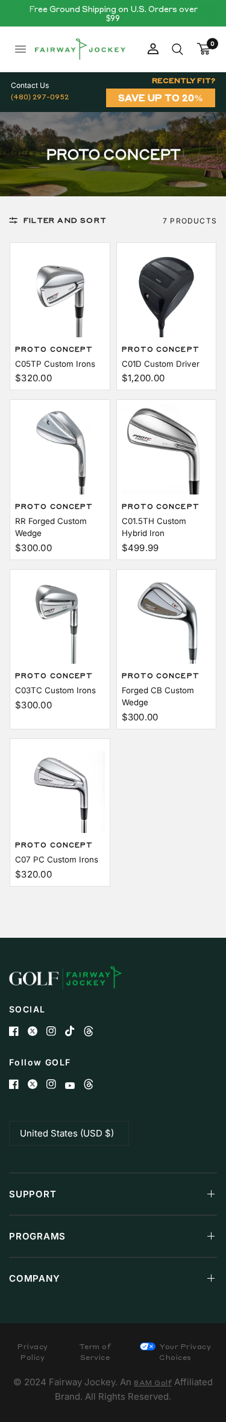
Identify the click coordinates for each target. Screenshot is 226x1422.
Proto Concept (54, 349)
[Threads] (93, 1031)
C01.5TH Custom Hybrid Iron (154, 527)
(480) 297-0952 (40, 96)
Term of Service (95, 1352)
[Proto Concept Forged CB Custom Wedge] (167, 619)
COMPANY (34, 1278)
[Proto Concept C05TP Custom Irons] (60, 292)
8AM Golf (153, 1382)
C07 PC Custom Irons (56, 859)
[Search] (177, 49)
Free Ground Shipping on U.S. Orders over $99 (113, 13)
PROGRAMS (37, 1236)
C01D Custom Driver (160, 364)
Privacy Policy (32, 1352)
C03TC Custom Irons (55, 690)
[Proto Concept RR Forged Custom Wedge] (60, 449)
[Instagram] (55, 1031)
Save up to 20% (160, 98)
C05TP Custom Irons (55, 364)
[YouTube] (74, 1085)
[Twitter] (37, 1031)
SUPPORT (32, 1194)
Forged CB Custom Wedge (158, 696)
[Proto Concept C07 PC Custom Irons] (60, 789)
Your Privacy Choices (185, 1352)
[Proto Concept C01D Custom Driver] (167, 292)
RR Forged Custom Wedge (51, 527)
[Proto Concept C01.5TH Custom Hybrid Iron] (167, 449)
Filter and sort (65, 220)
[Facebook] (18, 1031)
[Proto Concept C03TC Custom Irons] (60, 619)
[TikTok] (74, 1031)
